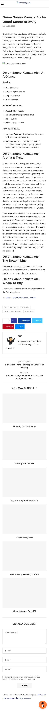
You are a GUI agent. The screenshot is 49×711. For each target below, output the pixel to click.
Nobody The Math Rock (24, 427)
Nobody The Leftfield (25, 463)
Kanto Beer (25, 307)
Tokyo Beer (29, 311)
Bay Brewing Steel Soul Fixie (24, 500)
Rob (20, 336)
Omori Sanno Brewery (12, 311)
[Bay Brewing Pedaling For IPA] (24, 556)
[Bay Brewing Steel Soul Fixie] (24, 482)
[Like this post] (14, 320)
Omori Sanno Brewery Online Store (21, 297)
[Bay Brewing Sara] (24, 519)
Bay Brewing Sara (24, 537)
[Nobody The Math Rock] (24, 408)
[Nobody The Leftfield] (24, 445)
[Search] (46, 3)
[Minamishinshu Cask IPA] (24, 593)
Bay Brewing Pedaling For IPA (24, 574)
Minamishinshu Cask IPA (24, 611)
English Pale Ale (10, 307)
